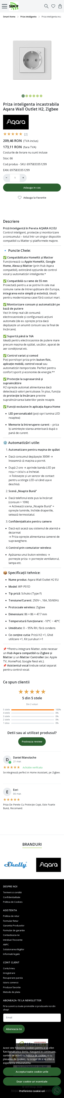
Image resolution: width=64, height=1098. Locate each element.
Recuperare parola (13, 977)
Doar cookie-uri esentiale (32, 1081)
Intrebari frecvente (13, 939)
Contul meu (9, 968)
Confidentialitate (11, 897)
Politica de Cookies (13, 901)
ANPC (6, 944)
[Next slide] (55, 865)
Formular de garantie (14, 930)
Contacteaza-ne (11, 935)
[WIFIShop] (14, 6)
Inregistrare (9, 973)
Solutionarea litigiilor (13, 949)
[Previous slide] (8, 865)
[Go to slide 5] (37, 96)
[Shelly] (15, 871)
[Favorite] (53, 6)
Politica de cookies (36, 1055)
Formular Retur (10, 920)
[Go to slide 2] (26, 96)
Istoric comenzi (10, 982)
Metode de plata (11, 992)
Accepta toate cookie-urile (32, 1071)
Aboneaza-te (14, 1029)
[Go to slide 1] (23, 96)
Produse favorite (12, 987)
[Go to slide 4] (34, 96)
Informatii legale (11, 954)
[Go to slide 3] (30, 96)
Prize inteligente (28, 16)
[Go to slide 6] (41, 96)
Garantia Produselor (13, 925)
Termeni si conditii (12, 892)
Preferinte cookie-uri (32, 1091)
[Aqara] (48, 871)
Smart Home (9, 16)
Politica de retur (11, 916)
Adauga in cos (32, 187)
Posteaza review (32, 741)
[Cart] (60, 6)
